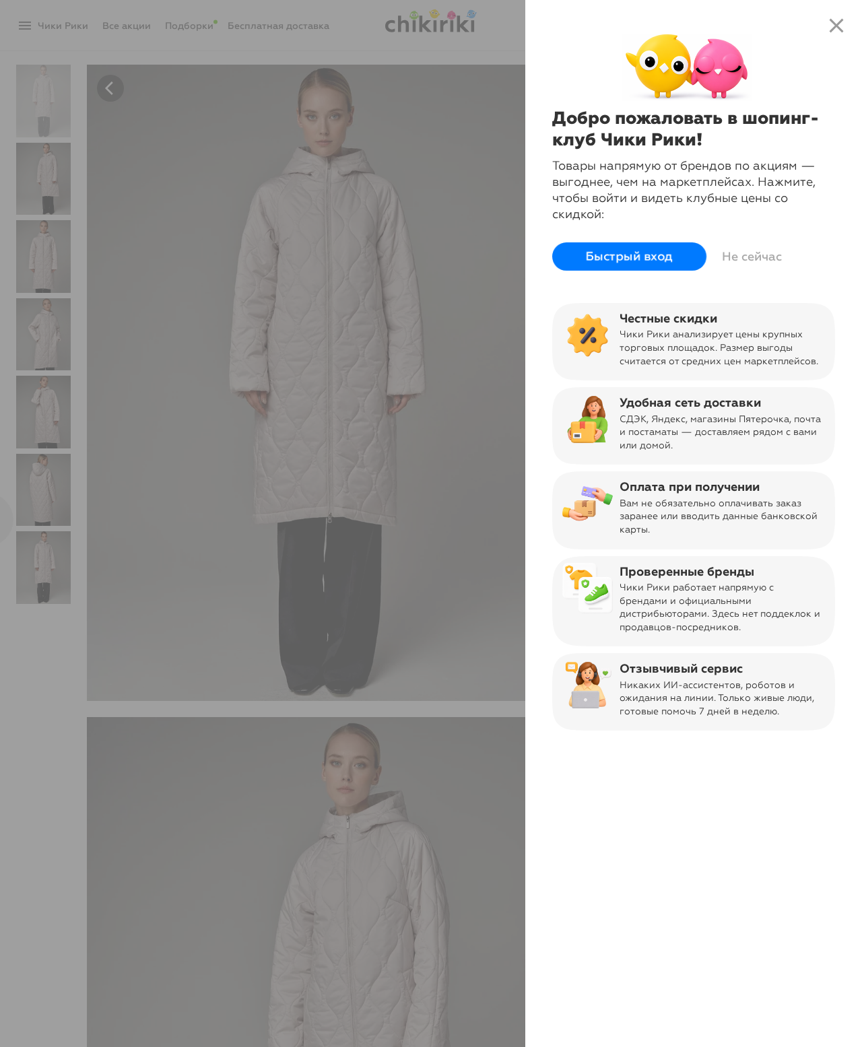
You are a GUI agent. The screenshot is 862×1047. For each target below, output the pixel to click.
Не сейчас (752, 256)
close (836, 25)
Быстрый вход (629, 256)
